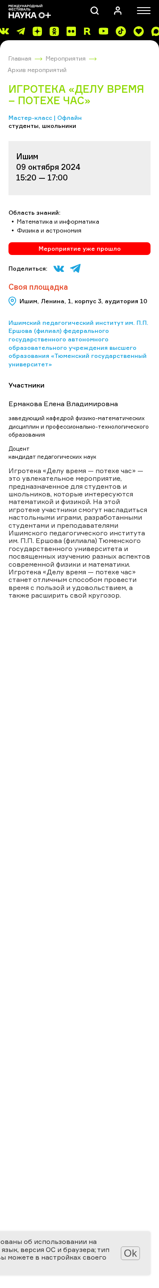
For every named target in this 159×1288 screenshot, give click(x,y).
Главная (19, 58)
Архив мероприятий (37, 69)
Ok (130, 1253)
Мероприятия (66, 58)
